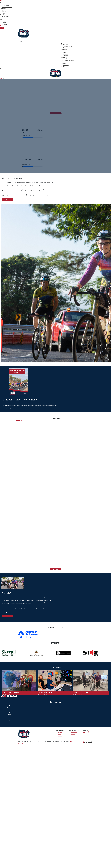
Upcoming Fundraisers (68, 60)
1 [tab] (38, 662)
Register (20, 39)
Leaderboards (5, 16)
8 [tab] (50, 662)
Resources (73, 734)
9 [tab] (52, 662)
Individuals (18, 420)
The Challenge (3, 4)
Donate (20, 41)
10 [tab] (54, 662)
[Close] (3, 78)
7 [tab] (48, 662)
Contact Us (4, 24)
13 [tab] (59, 662)
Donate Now (56, 113)
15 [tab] (62, 662)
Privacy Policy (73, 741)
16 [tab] (64, 662)
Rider (3, 10)
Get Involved (3, 8)
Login (2, 25)
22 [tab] (74, 662)
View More (55, 569)
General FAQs (5, 22)
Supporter (65, 55)
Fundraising (3, 15)
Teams (21, 420)
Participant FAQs (6, 21)
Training (4, 11)
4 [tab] (43, 662)
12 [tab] (57, 662)
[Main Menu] (0, 68)
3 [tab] (41, 662)
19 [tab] (69, 662)
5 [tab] (45, 662)
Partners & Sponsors (7, 7)
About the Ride (5, 5)
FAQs (64, 63)
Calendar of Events (6, 18)
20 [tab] (71, 662)
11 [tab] (55, 662)
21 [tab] (73, 662)
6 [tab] (47, 662)
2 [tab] (40, 662)
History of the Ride (67, 46)
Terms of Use (21, 743)
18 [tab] (68, 662)
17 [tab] (66, 662)
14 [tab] (61, 662)
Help (1, 19)
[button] (96, 653)
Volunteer (4, 13)
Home (2, 0)
